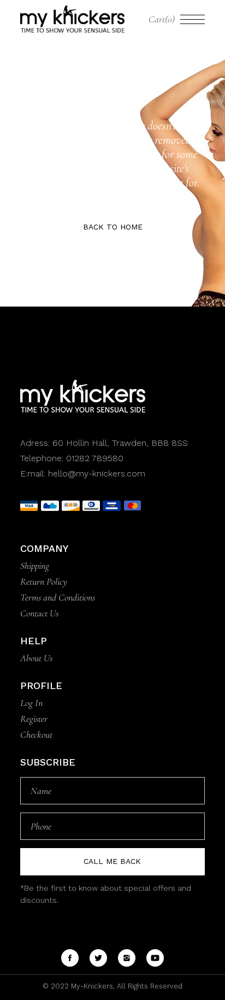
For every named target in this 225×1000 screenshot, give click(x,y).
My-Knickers (91, 986)
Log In (31, 703)
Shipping (34, 566)
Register (34, 719)
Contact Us (39, 613)
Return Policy (43, 581)
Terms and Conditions (57, 597)
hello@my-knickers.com (96, 473)
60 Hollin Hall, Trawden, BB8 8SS (119, 443)
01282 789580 (94, 458)
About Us (36, 658)
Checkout (36, 734)
